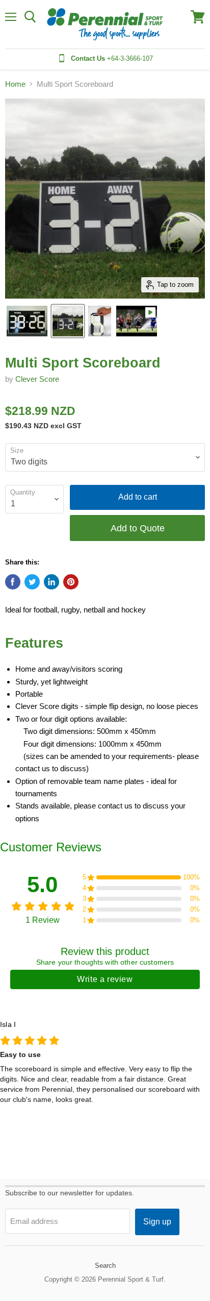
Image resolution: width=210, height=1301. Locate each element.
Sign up (157, 1221)
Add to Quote (138, 528)
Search (105, 1265)
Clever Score (37, 379)
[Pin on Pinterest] (70, 582)
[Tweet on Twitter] (32, 582)
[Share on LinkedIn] (51, 582)
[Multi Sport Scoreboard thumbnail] (27, 321)
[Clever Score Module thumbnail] (99, 321)
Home (15, 84)
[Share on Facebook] (12, 582)
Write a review (105, 979)
